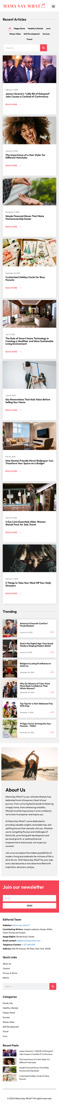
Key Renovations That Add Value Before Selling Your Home (27, 401)
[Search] (43, 47)
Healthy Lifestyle (35, 28)
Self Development (32, 34)
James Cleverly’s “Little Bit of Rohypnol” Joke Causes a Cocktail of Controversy (27, 95)
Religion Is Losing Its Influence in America (35, 664)
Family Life (8, 1003)
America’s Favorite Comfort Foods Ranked (34, 624)
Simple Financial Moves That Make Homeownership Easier (24, 217)
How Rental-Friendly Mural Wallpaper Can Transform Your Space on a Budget (29, 462)
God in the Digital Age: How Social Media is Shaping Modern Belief (36, 644)
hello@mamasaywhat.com (28, 940)
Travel (29, 39)
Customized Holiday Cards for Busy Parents (25, 278)
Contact (6, 968)
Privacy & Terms (10, 973)
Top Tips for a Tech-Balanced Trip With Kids (36, 704)
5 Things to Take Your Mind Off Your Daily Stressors (28, 584)
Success (46, 34)
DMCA (6, 977)
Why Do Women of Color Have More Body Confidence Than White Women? (35, 686)
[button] (53, 6)
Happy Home (19, 28)
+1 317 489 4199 (28, 944)
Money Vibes (15, 34)
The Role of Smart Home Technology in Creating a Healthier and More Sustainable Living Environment (29, 341)
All (10, 28)
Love (48, 28)
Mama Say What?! (21, 925)
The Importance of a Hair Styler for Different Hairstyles (25, 156)
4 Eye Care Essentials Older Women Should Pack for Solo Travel (25, 523)
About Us (7, 963)
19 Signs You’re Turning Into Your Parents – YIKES (35, 724)
